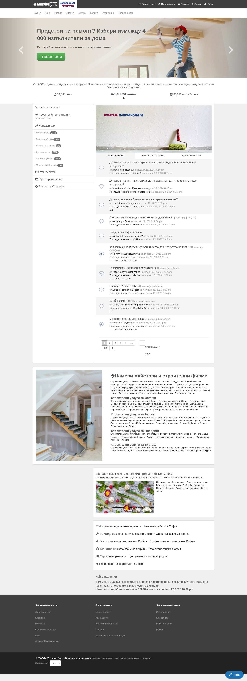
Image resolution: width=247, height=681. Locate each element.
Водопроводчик (165, 393)
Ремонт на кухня (169, 390)
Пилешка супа (163, 482)
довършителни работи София (134, 533)
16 (115, 278)
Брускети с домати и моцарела (144, 478)
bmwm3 (116, 169)
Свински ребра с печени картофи (112, 478)
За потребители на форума (111, 635)
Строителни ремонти (113, 556)
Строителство (47, 172)
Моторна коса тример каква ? (127, 318)
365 (126, 329)
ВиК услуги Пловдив (184, 437)
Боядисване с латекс (185, 393)
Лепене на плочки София (184, 407)
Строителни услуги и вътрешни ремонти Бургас (134, 448)
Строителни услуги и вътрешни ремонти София (134, 401)
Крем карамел (178, 482)
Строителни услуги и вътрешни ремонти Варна (133, 417)
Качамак (178, 485)
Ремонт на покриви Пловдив (159, 437)
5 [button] (126, 343)
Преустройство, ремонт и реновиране (52, 116)
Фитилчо (117, 253)
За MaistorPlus (43, 612)
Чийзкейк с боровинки (193, 485)
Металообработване (48, 165)
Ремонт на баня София (130, 404)
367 (135, 329)
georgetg (117, 221)
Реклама (40, 623)
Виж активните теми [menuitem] (191, 155)
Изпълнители (168, 4)
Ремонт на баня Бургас (123, 450)
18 (122, 278)
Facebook (146, 658)
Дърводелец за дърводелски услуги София (149, 407)
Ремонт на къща (162, 381)
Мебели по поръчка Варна (149, 423)
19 (126, 278)
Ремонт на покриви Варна (147, 420)
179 (121, 260)
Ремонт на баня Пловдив (133, 437)
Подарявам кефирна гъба (125, 232)
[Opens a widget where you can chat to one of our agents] (234, 675)
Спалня (70, 12)
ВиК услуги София (179, 404)
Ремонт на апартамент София (173, 401)
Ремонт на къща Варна (199, 417)
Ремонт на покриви (128, 390)
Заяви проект (148, 4)
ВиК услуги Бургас (171, 450)
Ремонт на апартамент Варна (172, 417)
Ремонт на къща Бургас (200, 448)
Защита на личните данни (126, 658)
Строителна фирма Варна (172, 533)
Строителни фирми (187, 390)
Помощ (100, 629)
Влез (210, 4)
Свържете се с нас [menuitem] (45, 629)
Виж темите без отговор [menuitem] (153, 155)
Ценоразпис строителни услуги (148, 556)
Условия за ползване (102, 658)
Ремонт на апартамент (142, 381)
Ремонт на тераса (148, 393)
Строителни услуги (120, 381)
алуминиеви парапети (127, 526)
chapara (137, 206)
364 (121, 329)
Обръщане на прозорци (122, 384)
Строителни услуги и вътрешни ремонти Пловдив (135, 434)
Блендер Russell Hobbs (124, 286)
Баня (47, 12)
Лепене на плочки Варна (123, 423)
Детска (82, 12)
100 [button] (105, 348)
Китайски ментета (120, 300)
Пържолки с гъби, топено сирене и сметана (181, 478)
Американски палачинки (187, 488)
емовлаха (138, 326)
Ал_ (135, 257)
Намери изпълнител (107, 623)
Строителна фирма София (164, 549)
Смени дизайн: (42, 663)
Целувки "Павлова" (165, 488)
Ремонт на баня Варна (123, 420)
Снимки (185, 4)
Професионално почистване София (172, 541)
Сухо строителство (50, 179)
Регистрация (163, 612)
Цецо (115, 289)
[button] (142, 343)
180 (126, 260)
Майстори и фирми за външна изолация (175, 387)
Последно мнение (119, 173)
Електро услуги (126, 387)
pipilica (116, 236)
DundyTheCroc (120, 304)
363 (116, 329)
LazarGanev (119, 271)
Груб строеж (198, 384)
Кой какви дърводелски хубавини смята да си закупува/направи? (150, 247)
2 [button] (109, 343)
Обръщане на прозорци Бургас (196, 450)
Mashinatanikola (121, 188)
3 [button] (115, 343)
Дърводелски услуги (144, 387)
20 (129, 278)
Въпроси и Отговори (51, 186)
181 (131, 260)
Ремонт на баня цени (149, 390)
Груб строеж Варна (196, 423)
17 (119, 278)
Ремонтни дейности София (161, 526)
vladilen (137, 275)
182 (135, 260)
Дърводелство (46, 152)
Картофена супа (164, 485)
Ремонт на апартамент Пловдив (175, 434)
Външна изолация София (185, 409)
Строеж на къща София (139, 409)
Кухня (37, 12)
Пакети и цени (164, 623)
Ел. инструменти (47, 158)
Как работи (102, 617)
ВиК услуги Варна (170, 420)
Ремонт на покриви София (156, 404)
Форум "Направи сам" (47, 641)
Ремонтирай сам (47, 139)
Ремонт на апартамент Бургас (172, 448)
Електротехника (140, 304)
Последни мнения (48, 107)
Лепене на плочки (144, 384)
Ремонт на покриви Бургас (148, 450)
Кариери (40, 617)
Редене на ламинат (128, 393)
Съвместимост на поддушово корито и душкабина (140, 217)
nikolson (137, 293)
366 (131, 329)
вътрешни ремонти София (130, 541)
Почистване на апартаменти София (121, 563)
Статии (197, 4)
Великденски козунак (197, 482)
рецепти (120, 473)
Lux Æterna (118, 203)
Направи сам (125, 12)
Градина (93, 12)
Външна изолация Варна (123, 426)
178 (116, 260)
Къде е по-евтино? (47, 145)
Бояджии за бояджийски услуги (186, 381)
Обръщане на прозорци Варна (195, 420)
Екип (37, 635)
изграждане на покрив (131, 549)
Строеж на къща (183, 384)
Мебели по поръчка (163, 384)
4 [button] (120, 343)
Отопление (108, 12)
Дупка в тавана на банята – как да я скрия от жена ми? (143, 199)
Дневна (58, 12)
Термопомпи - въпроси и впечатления (133, 268)
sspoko (116, 322)
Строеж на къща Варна (174, 423)
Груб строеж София (161, 409)
